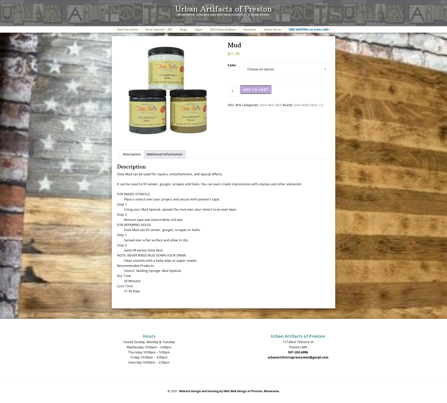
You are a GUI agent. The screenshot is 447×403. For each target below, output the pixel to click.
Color (232, 65)
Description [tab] (132, 154)
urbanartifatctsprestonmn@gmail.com (298, 357)
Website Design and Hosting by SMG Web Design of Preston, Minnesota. (229, 391)
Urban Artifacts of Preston (223, 8)
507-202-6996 (298, 352)
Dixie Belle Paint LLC (308, 105)
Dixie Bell (266, 105)
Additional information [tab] (164, 154)
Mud (278, 105)
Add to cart (256, 89)
